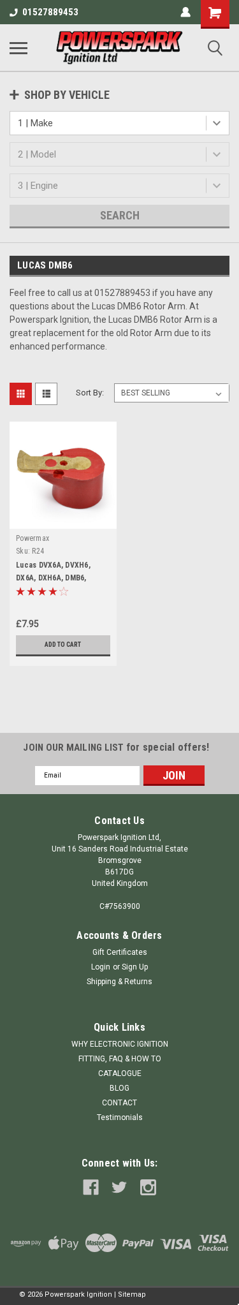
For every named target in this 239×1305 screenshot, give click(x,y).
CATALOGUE (119, 1073)
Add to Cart (63, 644)
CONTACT (119, 1102)
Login (100, 966)
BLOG (119, 1088)
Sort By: (90, 392)
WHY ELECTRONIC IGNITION (119, 1044)
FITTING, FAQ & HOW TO (119, 1058)
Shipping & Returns (119, 981)
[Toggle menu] (18, 48)
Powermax (32, 538)
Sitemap (132, 1294)
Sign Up (135, 966)
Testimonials (120, 1117)
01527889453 (50, 12)
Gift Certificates (119, 952)
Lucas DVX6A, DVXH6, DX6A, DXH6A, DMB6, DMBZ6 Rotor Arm (53, 578)
